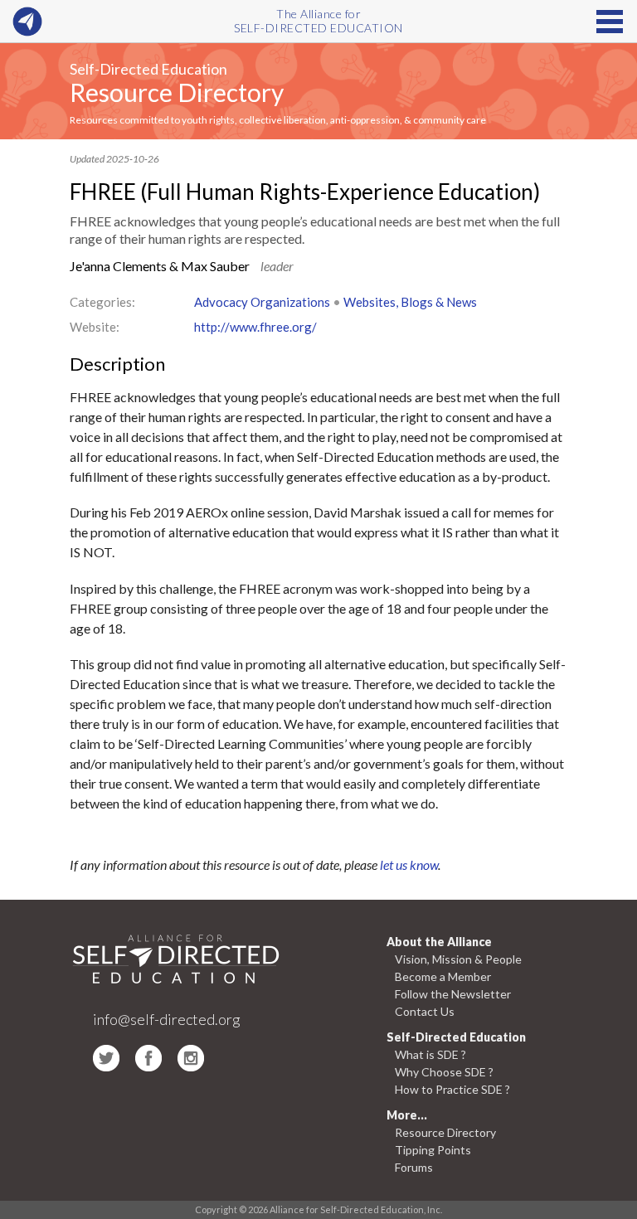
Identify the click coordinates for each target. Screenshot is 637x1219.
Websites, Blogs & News (410, 301)
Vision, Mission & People (458, 959)
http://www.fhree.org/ (255, 326)
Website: (94, 326)
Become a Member (443, 976)
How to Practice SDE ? (452, 1089)
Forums (414, 1167)
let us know (409, 864)
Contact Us (425, 1011)
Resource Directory (177, 92)
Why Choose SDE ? (444, 1072)
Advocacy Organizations (262, 301)
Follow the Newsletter (453, 994)
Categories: (102, 301)
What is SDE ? (430, 1054)
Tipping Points (433, 1150)
